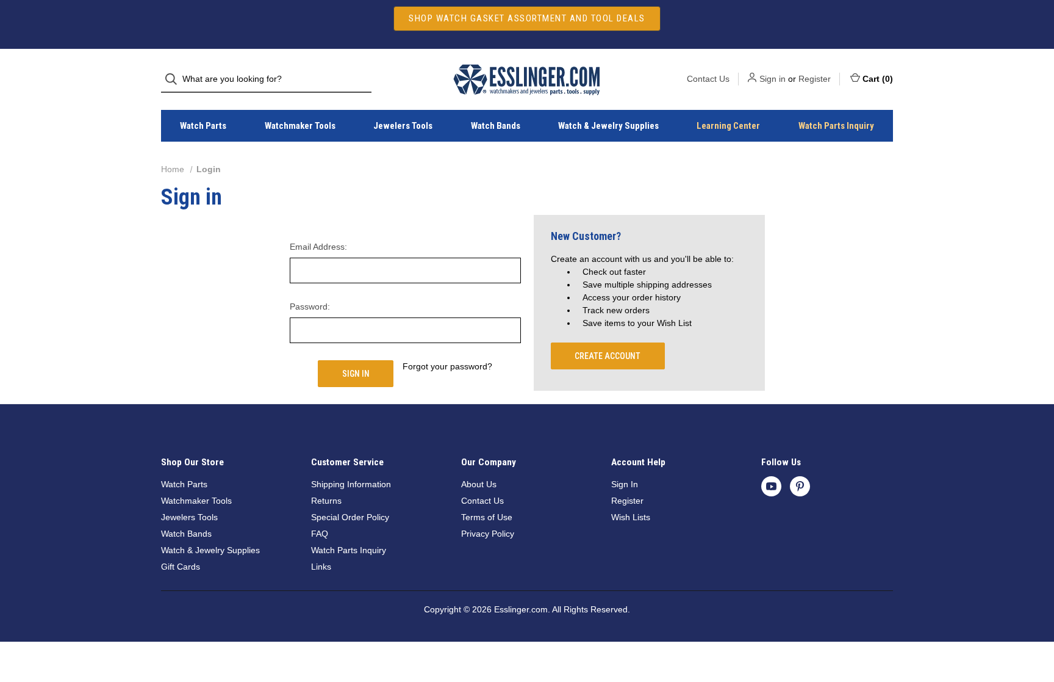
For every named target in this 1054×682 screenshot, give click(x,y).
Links (321, 566)
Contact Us (708, 79)
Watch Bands (495, 125)
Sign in (772, 79)
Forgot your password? (447, 366)
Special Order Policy (350, 517)
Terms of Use (486, 517)
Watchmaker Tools (300, 125)
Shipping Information (351, 484)
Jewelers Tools (402, 125)
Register (814, 79)
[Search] (174, 79)
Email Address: (318, 247)
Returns (326, 501)
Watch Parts (203, 125)
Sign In (624, 484)
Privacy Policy (487, 534)
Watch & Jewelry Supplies (608, 125)
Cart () (877, 79)
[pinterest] (800, 486)
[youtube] (771, 486)
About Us (479, 484)
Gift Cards (180, 566)
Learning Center (728, 125)
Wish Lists (630, 517)
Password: (310, 306)
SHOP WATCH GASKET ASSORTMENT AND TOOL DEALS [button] (527, 18)
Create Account (607, 356)
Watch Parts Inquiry (836, 125)
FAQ (319, 534)
